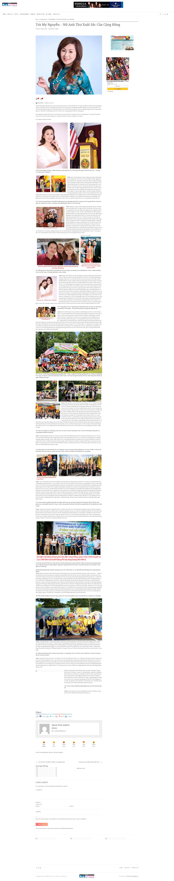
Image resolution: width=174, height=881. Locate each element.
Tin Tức (16, 14)
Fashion (32, 14)
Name (38, 806)
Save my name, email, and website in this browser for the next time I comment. (61, 819)
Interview (45, 752)
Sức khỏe (48, 14)
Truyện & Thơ (40, 14)
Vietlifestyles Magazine (132, 876)
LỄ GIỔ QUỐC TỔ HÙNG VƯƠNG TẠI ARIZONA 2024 (51, 762)
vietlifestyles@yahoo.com (60, 731)
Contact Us (56, 14)
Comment (39, 790)
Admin (56, 28)
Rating (38, 802)
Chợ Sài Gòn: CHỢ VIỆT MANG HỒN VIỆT (89, 762)
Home (4, 14)
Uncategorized (58, 752)
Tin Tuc (50, 752)
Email (72, 806)
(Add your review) (81, 768)
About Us (10, 14)
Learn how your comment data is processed (63, 828)
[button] (131, 43)
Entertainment (24, 14)
